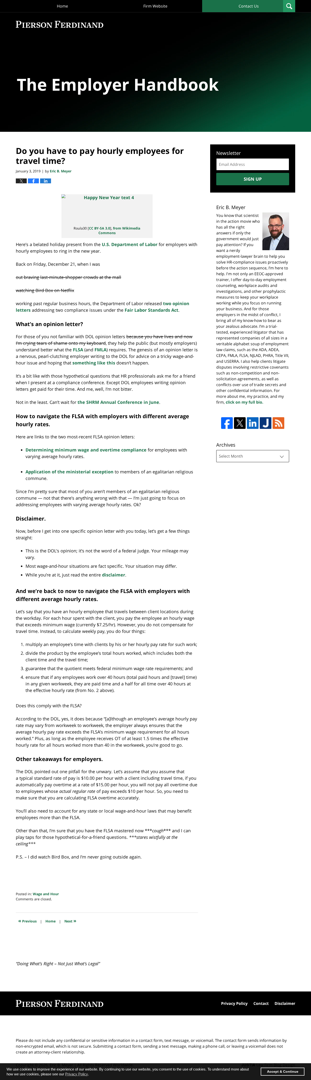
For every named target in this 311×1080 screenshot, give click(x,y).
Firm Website (155, 6)
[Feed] (278, 423)
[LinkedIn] (253, 423)
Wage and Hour (46, 894)
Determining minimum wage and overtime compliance (86, 450)
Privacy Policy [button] (76, 1074)
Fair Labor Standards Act (151, 310)
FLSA (78, 350)
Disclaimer (285, 1003)
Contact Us (249, 6)
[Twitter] (240, 423)
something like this (93, 363)
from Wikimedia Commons (119, 230)
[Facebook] (227, 423)
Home (62, 6)
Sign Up (253, 179)
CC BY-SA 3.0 (99, 228)
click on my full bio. (244, 402)
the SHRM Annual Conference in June (118, 402)
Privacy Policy (234, 1003)
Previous (27, 920)
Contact (261, 1003)
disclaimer (113, 575)
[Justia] (265, 423)
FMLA (100, 350)
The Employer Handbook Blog (59, 24)
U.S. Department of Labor (129, 244)
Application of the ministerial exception (69, 472)
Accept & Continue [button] (282, 1071)
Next (70, 920)
